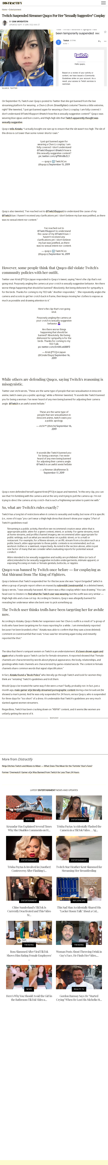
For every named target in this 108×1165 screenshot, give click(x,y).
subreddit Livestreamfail (70, 585)
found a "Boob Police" (25, 674)
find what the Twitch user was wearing (48, 593)
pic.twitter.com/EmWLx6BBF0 (54, 346)
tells (16, 128)
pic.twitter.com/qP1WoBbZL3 (54, 156)
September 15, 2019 (59, 164)
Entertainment (15, 9)
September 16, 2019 (59, 254)
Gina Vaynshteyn (20, 21)
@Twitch (6, 215)
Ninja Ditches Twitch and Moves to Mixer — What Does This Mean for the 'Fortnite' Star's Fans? (47, 766)
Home (4, 9)
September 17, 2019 (54, 472)
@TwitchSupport (46, 150)
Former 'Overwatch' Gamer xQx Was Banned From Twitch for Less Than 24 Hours (41, 772)
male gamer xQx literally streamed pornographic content (44, 690)
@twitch (59, 150)
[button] (104, 3)
